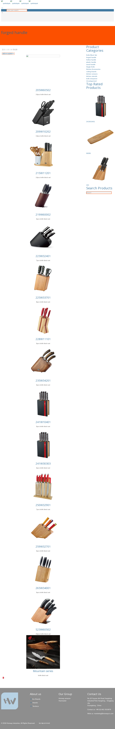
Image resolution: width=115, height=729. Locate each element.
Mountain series (43, 671)
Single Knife (90, 67)
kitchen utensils (91, 76)
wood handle (90, 64)
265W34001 (43, 588)
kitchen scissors (91, 74)
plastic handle (91, 62)
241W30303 (43, 463)
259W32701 (43, 546)
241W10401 (43, 422)
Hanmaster (62, 701)
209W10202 (43, 131)
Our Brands (36, 699)
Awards (35, 703)
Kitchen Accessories (93, 69)
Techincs (36, 706)
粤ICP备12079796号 (44, 723)
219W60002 (43, 214)
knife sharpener (91, 79)
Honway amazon (65, 698)
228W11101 (43, 339)
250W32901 (43, 505)
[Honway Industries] (19, 3)
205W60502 (43, 90)
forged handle (91, 57)
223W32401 (43, 256)
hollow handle (91, 60)
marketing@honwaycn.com (103, 713)
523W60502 (43, 629)
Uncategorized (91, 81)
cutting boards (91, 71)
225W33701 (43, 297)
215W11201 (43, 173)
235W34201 (43, 380)
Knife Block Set (91, 55)
